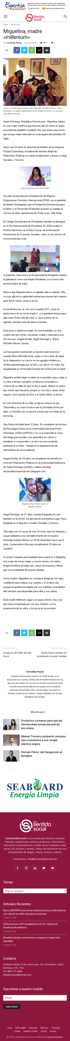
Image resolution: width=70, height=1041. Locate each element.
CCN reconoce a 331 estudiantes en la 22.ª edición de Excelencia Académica (30, 926)
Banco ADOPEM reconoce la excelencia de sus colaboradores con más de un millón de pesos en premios (34, 912)
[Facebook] (17, 868)
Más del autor (38, 712)
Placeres (44, 1027)
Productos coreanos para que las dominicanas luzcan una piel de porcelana (41, 724)
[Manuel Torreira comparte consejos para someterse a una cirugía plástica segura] (11, 740)
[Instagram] (26, 868)
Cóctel (44, 1031)
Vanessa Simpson (55, 1037)
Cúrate (17, 1031)
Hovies (53, 1031)
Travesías (55, 1027)
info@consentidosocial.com (42, 859)
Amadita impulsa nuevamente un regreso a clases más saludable (31, 939)
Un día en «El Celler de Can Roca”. (17, 654)
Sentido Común (30, 1031)
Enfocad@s (20, 1027)
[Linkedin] (35, 868)
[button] (65, 16)
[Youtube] (52, 868)
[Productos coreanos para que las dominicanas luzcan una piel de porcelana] (11, 724)
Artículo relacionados (16, 712)
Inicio (5, 24)
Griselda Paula (14, 43)
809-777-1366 (14, 971)
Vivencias (15, 24)
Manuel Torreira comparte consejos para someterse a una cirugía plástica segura (43, 740)
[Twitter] (44, 868)
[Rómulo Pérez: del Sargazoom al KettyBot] (11, 756)
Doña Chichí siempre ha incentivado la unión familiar (52, 654)
